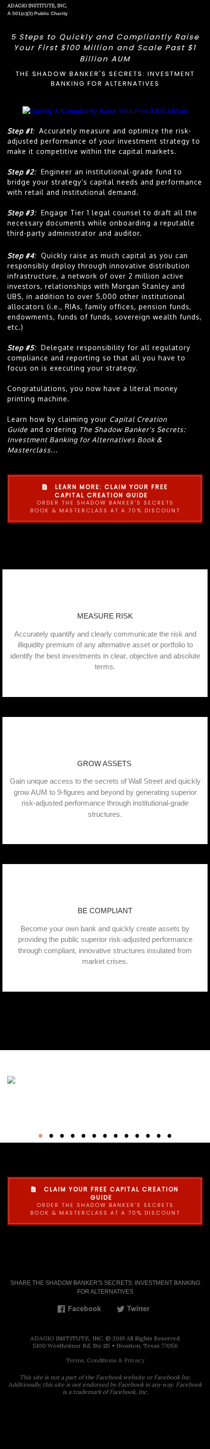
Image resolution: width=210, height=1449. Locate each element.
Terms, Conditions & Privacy (105, 1360)
